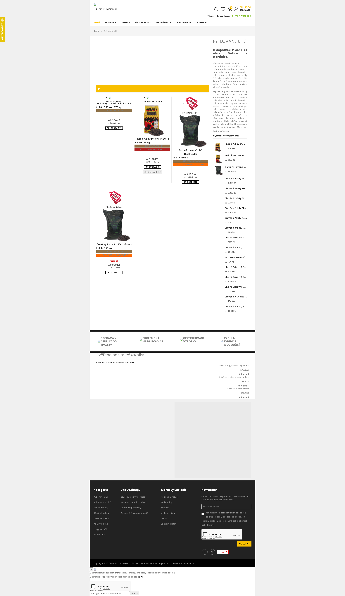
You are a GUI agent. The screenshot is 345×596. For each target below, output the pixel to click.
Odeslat (134, 593)
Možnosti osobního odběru (134, 502)
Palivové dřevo (101, 524)
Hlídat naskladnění (152, 172)
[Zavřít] (91, 569)
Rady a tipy (166, 502)
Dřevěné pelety (101, 513)
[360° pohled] (213, 440)
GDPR (140, 577)
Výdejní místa (163, 22)
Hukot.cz (190, 563)
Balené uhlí (99, 534)
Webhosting (180, 563)
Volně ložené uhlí (102, 502)
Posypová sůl (100, 529)
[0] (230, 10)
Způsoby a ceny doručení (133, 497)
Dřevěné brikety (102, 518)
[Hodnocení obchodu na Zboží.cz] (222, 552)
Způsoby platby (168, 524)
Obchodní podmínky (131, 507)
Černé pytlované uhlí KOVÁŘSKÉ (114, 246)
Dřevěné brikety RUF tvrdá (245, 227)
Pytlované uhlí (101, 497)
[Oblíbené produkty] (223, 10)
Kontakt (202, 22)
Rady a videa (184, 22)
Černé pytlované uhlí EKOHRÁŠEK (187, 154)
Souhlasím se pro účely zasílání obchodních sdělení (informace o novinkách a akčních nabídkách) (224, 518)
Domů (97, 22)
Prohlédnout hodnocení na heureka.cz (114, 362)
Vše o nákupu (142, 22)
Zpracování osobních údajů (134, 513)
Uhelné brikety (101, 507)
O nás (125, 22)
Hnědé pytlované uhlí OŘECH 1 (151, 140)
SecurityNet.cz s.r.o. (164, 563)
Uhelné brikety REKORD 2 (243, 277)
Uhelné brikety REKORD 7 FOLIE (247, 267)
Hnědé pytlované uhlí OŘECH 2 (113, 105)
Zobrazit (116, 128)
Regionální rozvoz (170, 497)
